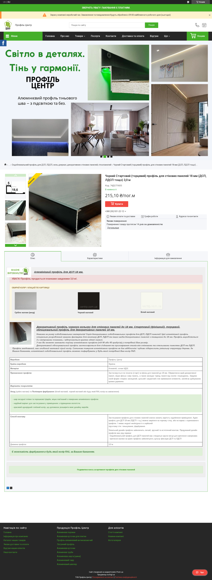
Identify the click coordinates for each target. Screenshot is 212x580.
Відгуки (154, 36)
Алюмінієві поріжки (66, 532)
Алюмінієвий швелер (67, 564)
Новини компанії (116, 536)
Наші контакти (10, 552)
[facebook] (8, 488)
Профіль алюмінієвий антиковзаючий (75, 540)
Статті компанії (115, 532)
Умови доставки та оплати (16, 544)
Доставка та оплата (133, 36)
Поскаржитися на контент (102, 577)
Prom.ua (120, 572)
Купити (119, 204)
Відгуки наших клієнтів (14, 548)
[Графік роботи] (204, 25)
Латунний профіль (65, 544)
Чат (202, 572)
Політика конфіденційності (126, 577)
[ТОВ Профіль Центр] (8, 25)
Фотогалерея (114, 540)
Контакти (111, 36)
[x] (11, 488)
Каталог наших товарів (15, 540)
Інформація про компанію (16, 536)
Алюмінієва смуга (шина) (69, 556)
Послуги (95, 36)
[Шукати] (151, 25)
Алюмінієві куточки (66, 548)
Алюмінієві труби (65, 552)
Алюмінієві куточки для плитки (71, 536)
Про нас (64, 36)
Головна (50, 36)
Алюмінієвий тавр (65, 560)
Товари (79, 36)
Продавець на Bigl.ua (106, 575)
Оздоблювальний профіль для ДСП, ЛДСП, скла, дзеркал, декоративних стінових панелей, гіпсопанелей (61, 165)
